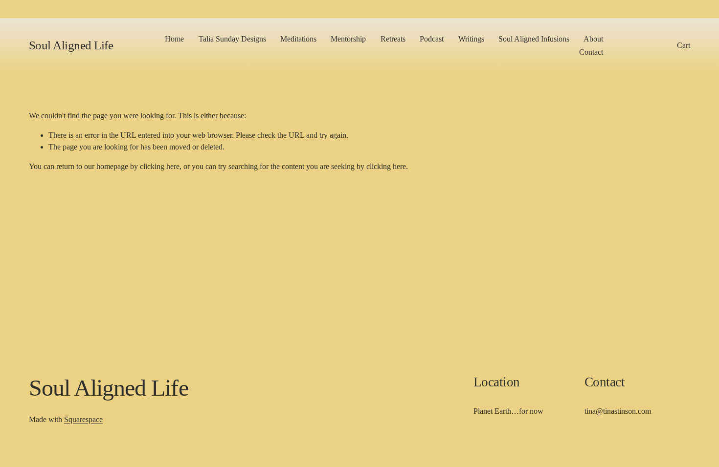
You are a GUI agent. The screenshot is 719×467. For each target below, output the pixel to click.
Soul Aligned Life (71, 45)
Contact (591, 52)
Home (174, 39)
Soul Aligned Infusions (533, 39)
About (593, 39)
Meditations (298, 39)
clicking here (160, 166)
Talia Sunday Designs (232, 39)
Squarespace (83, 419)
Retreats (393, 39)
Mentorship (348, 39)
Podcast (432, 39)
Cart (683, 45)
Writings (471, 39)
